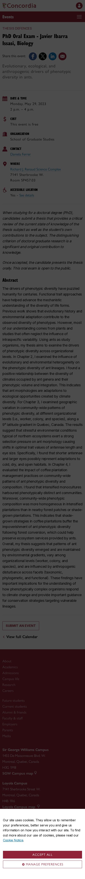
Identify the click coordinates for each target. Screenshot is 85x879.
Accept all (42, 855)
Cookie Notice (13, 840)
